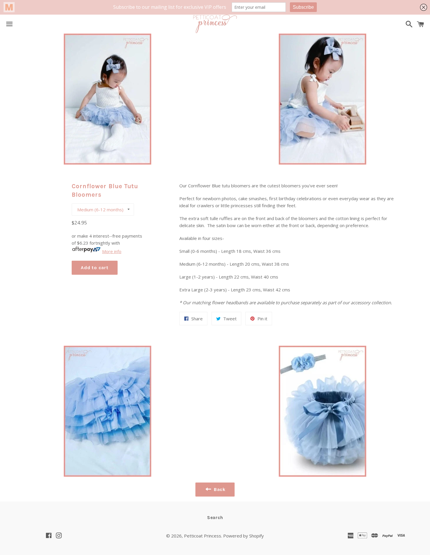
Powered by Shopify (243, 536)
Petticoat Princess (202, 536)
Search (215, 517)
